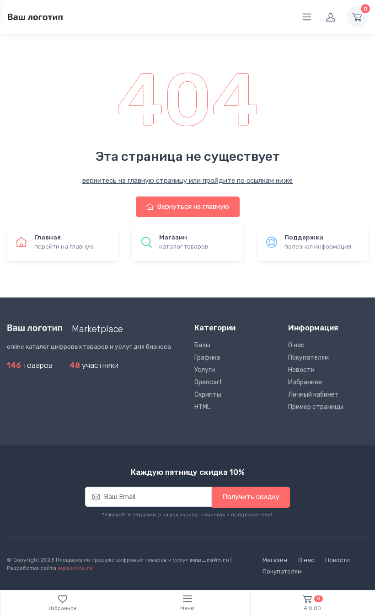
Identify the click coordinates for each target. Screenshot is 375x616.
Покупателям (308, 357)
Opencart (208, 382)
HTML (202, 407)
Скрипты (207, 394)
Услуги (204, 370)
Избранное (305, 382)
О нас (296, 345)
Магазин (274, 560)
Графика (207, 357)
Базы (202, 345)
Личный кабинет (313, 394)
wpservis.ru (75, 568)
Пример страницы (315, 407)
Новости (301, 370)
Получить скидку (250, 497)
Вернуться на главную (192, 206)
